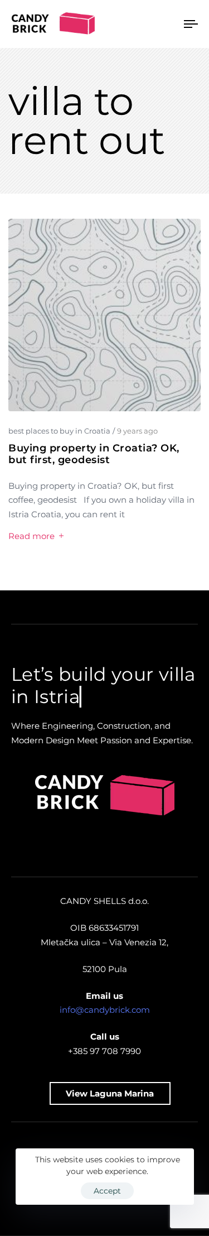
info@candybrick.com (105, 1009)
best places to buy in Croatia (59, 430)
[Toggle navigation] (166, 24)
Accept (107, 1191)
